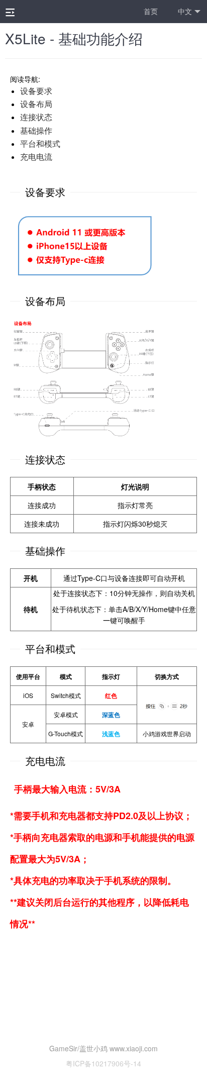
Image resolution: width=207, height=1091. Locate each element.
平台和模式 (40, 143)
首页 (151, 11)
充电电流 (36, 156)
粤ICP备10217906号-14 (103, 1063)
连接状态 (36, 117)
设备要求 (36, 90)
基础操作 (36, 130)
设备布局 (36, 104)
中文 (185, 11)
